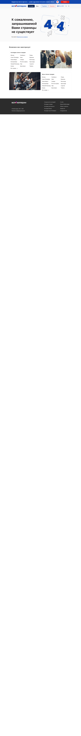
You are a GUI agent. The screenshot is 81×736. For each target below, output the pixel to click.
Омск (21, 57)
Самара (22, 59)
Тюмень (31, 66)
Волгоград (32, 59)
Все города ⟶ (14, 68)
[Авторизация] (68, 6)
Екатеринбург (14, 61)
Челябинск (22, 55)
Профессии (62, 108)
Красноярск (23, 66)
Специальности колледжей (49, 102)
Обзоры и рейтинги (64, 106)
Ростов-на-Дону (24, 61)
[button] (44, 6)
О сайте (61, 102)
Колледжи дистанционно (49, 106)
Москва (12, 55)
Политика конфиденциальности (18, 110)
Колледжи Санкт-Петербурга (50, 110)
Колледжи (31, 6)
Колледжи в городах (48, 104)
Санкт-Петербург (15, 57)
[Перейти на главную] (19, 6)
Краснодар (32, 61)
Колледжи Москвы (48, 108)
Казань (12, 66)
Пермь (31, 55)
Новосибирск (14, 59)
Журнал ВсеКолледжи (64, 104)
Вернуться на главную (22, 36)
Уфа (21, 63)
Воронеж (32, 57)
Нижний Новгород (15, 63)
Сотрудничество (63, 110)
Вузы (37, 6)
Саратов (32, 63)
